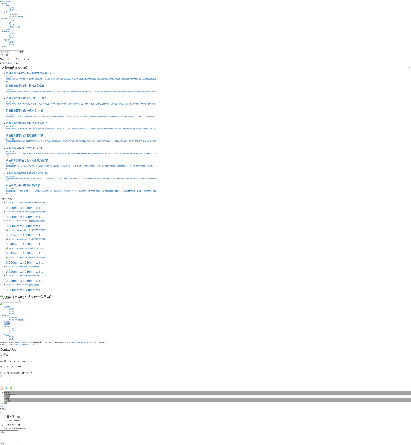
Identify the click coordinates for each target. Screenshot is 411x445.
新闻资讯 (7, 31)
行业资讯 (12, 35)
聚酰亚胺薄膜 (13, 14)
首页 (5, 3)
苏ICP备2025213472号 (22, 342)
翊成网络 (11, 344)
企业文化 (12, 311)
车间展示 (7, 29)
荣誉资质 (12, 10)
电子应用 (12, 20)
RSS (29, 344)
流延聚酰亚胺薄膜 (78, 342)
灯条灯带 (12, 25)
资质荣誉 (12, 313)
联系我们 (7, 40)
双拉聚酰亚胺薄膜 (90, 342)
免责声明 (17, 344)
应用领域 (7, 18)
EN (5, 46)
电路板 (11, 23)
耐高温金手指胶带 (15, 27)
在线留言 (12, 44)
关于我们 (7, 5)
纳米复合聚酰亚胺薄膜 (16, 16)
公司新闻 (12, 33)
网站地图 (24, 344)
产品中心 (7, 12)
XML (33, 344)
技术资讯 (12, 38)
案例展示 (7, 322)
